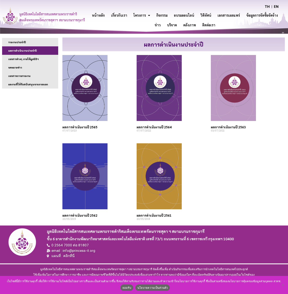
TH (267, 6)
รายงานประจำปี (17, 42)
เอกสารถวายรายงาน (19, 76)
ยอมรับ (126, 287)
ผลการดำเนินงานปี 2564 (154, 127)
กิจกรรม (162, 15)
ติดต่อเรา (208, 25)
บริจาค (172, 25)
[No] (283, 285)
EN (276, 6)
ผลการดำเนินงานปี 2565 (79, 127)
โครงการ (139, 15)
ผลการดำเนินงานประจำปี (22, 50)
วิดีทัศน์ (206, 15)
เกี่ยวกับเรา (119, 15)
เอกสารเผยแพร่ (229, 15)
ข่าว (158, 25)
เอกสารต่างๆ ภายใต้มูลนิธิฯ (23, 59)
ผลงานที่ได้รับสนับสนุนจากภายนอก (28, 84)
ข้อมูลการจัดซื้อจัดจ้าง (262, 15)
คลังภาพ (189, 25)
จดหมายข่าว (15, 67)
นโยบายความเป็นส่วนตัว (152, 287)
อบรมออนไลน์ (184, 15)
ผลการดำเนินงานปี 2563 (228, 127)
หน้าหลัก (98, 15)
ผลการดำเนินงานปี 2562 (79, 215)
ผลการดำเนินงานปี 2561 (154, 215)
